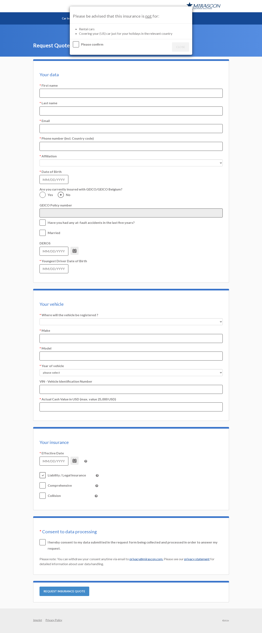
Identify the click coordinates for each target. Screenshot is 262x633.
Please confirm (92, 44)
